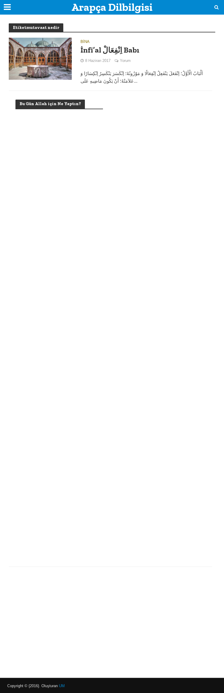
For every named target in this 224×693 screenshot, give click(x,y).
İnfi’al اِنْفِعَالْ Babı (109, 50)
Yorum (125, 60)
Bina (85, 42)
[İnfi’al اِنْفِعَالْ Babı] (40, 58)
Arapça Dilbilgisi (112, 7)
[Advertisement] (59, 330)
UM (62, 686)
